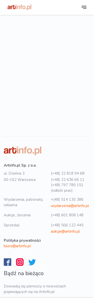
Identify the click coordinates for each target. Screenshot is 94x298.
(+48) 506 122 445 (67, 225)
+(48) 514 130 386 (67, 199)
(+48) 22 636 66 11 (67, 179)
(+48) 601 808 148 (67, 215)
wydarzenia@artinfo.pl (70, 205)
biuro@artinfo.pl (17, 246)
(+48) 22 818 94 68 (67, 173)
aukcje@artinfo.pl (65, 231)
